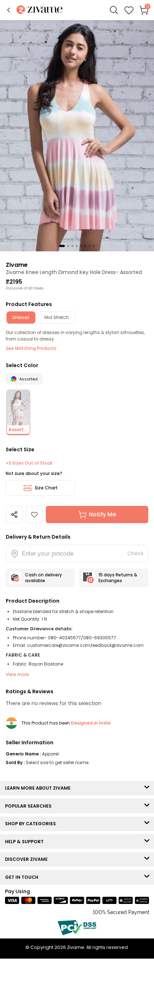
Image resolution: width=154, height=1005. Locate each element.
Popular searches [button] (30, 806)
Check (135, 553)
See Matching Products (31, 348)
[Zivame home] (39, 10)
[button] (8, 10)
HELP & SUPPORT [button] (26, 842)
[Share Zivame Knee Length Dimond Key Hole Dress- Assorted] (14, 514)
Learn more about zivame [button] (39, 788)
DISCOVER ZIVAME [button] (28, 859)
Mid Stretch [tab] (56, 317)
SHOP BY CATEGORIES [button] (32, 824)
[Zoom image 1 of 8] (77, 135)
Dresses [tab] (21, 317)
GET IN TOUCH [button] (23, 877)
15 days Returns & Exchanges (117, 578)
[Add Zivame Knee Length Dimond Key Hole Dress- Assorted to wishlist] (34, 514)
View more (17, 674)
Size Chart (46, 488)
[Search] (114, 10)
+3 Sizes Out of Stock (29, 463)
